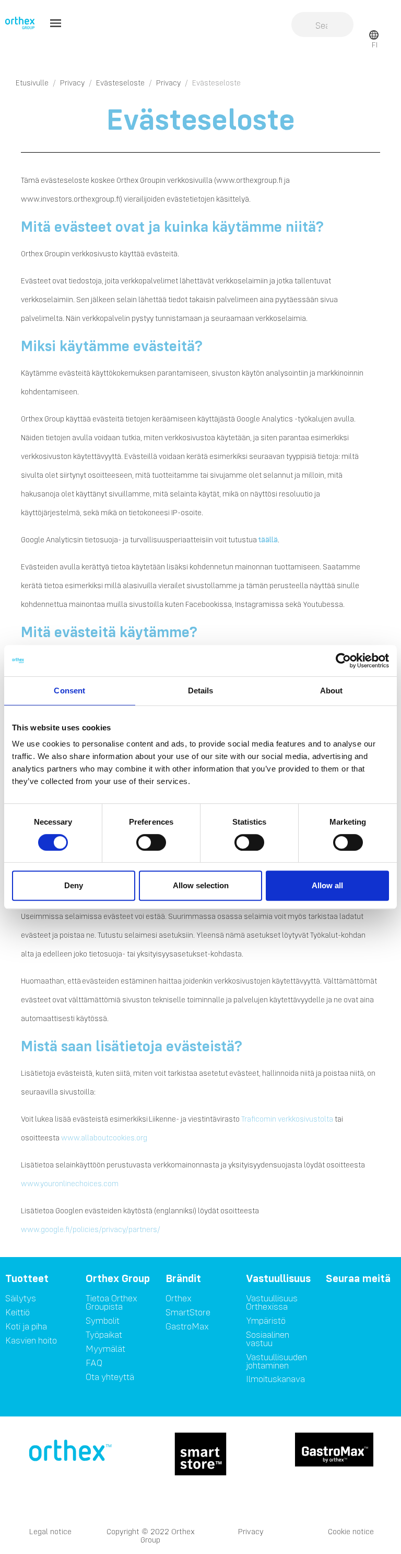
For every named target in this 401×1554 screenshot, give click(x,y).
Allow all (327, 885)
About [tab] (331, 690)
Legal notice (50, 1531)
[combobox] (322, 25)
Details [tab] (201, 690)
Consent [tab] (69, 690)
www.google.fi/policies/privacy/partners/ (90, 1229)
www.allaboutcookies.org (104, 1137)
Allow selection (201, 885)
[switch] (151, 842)
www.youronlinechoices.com (70, 1183)
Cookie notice (351, 1531)
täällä (268, 539)
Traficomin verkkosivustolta (287, 1119)
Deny (73, 885)
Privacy (251, 1531)
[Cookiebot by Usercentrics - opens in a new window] (343, 660)
